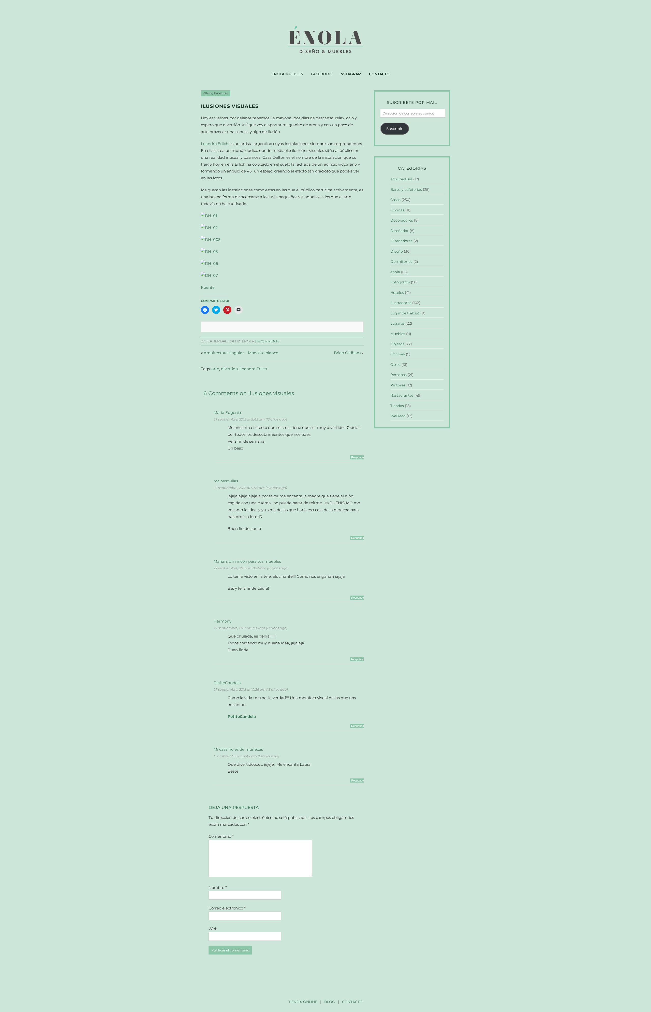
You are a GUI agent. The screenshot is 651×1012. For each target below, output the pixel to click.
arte (215, 368)
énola (395, 272)
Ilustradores (400, 303)
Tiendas (397, 406)
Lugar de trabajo (405, 313)
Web (213, 928)
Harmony (222, 621)
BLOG (329, 1002)
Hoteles (397, 293)
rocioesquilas (226, 481)
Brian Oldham (347, 352)
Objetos (397, 344)
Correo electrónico (227, 908)
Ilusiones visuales (230, 106)
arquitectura (401, 179)
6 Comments (268, 341)
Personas (221, 93)
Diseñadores (401, 241)
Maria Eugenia (227, 412)
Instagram (350, 74)
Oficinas (397, 354)
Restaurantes (401, 395)
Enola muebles (287, 74)
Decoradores (401, 220)
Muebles (397, 334)
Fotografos (400, 282)
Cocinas (397, 210)
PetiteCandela (227, 682)
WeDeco (398, 416)
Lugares (397, 323)
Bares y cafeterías (406, 189)
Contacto (379, 74)
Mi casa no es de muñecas (238, 749)
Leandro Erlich (214, 143)
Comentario (221, 836)
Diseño (396, 251)
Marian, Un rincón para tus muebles (247, 561)
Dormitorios (401, 261)
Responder (358, 457)
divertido (229, 368)
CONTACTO (352, 1002)
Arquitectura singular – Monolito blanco (241, 352)
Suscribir (394, 128)
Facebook (321, 74)
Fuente (208, 287)
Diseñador (399, 231)
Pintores (397, 385)
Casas (395, 200)
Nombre (218, 887)
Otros (207, 93)
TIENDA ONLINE (302, 1002)
